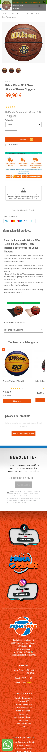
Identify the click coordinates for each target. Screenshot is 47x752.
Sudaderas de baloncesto (23, 717)
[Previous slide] (5, 43)
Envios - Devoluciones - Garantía (23, 742)
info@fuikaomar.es (23, 649)
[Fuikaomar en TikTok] (23, 535)
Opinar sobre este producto (23, 433)
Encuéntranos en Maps (22, 652)
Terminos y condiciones (23, 748)
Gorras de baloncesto (23, 724)
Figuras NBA (23, 720)
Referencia (8, 322)
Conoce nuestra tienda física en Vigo (23, 655)
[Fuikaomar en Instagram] (23, 590)
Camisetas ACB (23, 701)
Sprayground (23, 714)
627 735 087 (22, 646)
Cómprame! (23, 140)
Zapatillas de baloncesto (23, 704)
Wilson (7, 81)
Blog (23, 727)
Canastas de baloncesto (23, 698)
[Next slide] (41, 43)
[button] (4, 70)
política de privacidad (20, 502)
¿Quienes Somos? (23, 745)
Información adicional (14, 330)
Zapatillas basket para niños (23, 708)
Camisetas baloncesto (23, 711)
